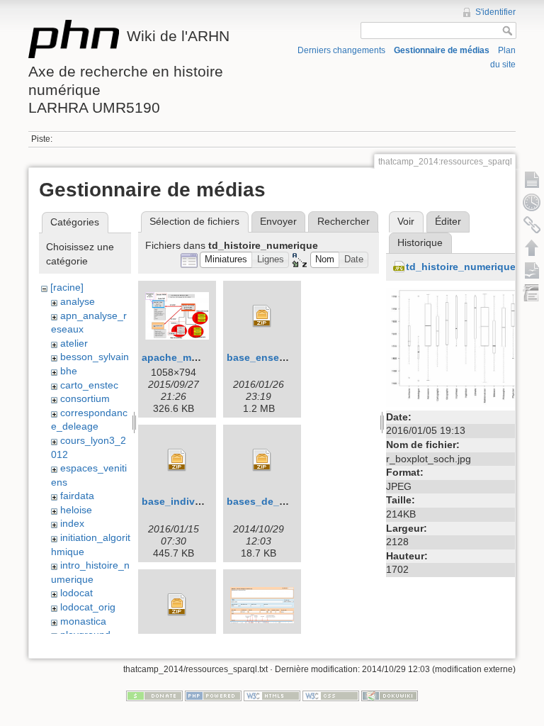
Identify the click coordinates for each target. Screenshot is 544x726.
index (72, 523)
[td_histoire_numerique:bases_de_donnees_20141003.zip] (262, 460)
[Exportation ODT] (532, 270)
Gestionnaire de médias (441, 50)
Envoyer (278, 221)
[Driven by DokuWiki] (389, 695)
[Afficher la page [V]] (532, 179)
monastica (83, 621)
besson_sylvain (94, 356)
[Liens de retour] (532, 224)
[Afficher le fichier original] (460, 346)
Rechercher (343, 221)
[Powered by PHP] (213, 695)
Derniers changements (341, 50)
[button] (226, 260)
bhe (68, 370)
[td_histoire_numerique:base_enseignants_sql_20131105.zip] (262, 316)
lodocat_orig (87, 607)
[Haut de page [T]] (532, 247)
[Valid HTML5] (272, 695)
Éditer (448, 221)
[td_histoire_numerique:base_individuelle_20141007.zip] (177, 460)
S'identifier (495, 12)
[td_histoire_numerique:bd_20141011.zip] (177, 605)
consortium (85, 398)
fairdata (77, 495)
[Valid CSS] (330, 695)
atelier (74, 343)
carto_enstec (89, 385)
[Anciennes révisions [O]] (532, 202)
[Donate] (154, 695)
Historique (420, 242)
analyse (77, 301)
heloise (76, 509)
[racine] (67, 287)
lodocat (76, 592)
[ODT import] (532, 292)
